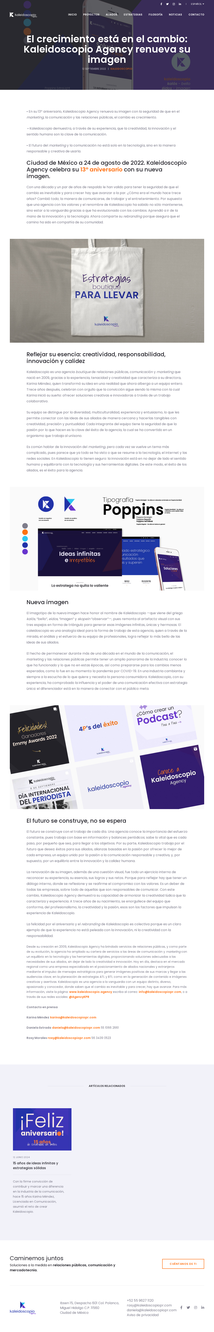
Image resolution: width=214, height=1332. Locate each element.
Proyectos (91, 14)
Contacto (196, 14)
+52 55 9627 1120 (140, 1300)
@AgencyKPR (79, 997)
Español (197, 4)
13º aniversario (101, 169)
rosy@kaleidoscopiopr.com (69, 1038)
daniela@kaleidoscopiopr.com (76, 1028)
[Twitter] (167, 4)
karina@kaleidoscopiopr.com (73, 1017)
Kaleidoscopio (121, 69)
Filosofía (156, 14)
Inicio (72, 14)
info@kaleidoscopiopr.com (160, 992)
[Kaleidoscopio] (23, 14)
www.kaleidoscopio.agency (90, 992)
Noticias (175, 14)
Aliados (111, 14)
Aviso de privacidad (143, 1315)
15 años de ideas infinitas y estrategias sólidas (35, 1165)
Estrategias (133, 14)
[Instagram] (174, 4)
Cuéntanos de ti (183, 1264)
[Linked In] (179, 4)
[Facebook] (161, 4)
